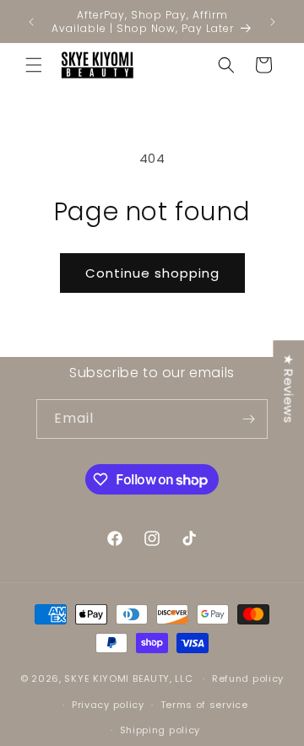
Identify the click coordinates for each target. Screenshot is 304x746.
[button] (33, 65)
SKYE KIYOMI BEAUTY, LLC (128, 678)
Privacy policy (108, 704)
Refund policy (248, 678)
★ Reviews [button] (288, 388)
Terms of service (204, 704)
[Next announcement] (272, 22)
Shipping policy (160, 730)
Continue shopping (152, 273)
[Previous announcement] (31, 22)
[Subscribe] (248, 419)
